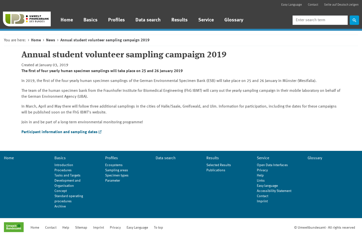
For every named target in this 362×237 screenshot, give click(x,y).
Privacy (262, 170)
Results (179, 20)
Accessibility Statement (274, 191)
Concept (60, 191)
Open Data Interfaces (272, 165)
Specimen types (117, 175)
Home (67, 20)
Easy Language (291, 4)
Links (261, 180)
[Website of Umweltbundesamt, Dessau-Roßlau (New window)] (14, 227)
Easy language (267, 186)
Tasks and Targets (67, 175)
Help (260, 175)
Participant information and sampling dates (59, 132)
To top (158, 227)
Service (206, 20)
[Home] (27, 19)
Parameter (112, 180)
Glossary (233, 20)
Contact (313, 4)
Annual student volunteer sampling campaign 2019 (104, 40)
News (50, 40)
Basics (90, 20)
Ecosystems (114, 165)
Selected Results (218, 165)
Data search (148, 20)
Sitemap (81, 227)
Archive (60, 206)
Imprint (262, 201)
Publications (215, 170)
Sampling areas (116, 170)
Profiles (116, 20)
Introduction (63, 165)
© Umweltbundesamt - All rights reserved (324, 227)
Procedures (63, 170)
